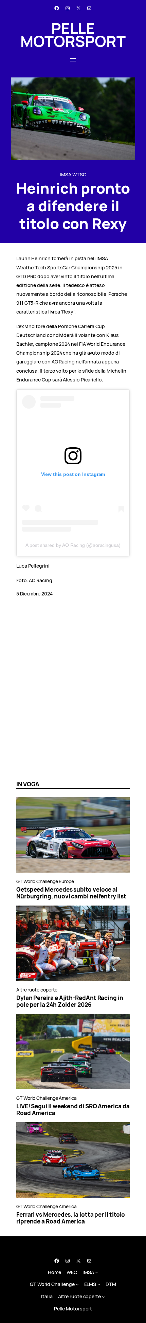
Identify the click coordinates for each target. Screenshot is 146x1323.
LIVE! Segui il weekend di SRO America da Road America (73, 1110)
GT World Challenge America (46, 1098)
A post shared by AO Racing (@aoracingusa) (73, 545)
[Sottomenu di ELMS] (99, 1284)
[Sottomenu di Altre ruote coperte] (103, 1296)
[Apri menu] (73, 60)
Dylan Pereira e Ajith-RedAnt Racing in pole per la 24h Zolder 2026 (69, 1001)
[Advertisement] (73, 697)
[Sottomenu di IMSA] (96, 1272)
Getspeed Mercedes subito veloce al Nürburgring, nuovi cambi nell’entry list (71, 893)
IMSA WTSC (73, 174)
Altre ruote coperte (36, 989)
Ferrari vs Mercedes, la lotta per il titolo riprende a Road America (70, 1218)
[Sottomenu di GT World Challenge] (77, 1284)
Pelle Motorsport (73, 34)
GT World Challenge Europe (45, 881)
